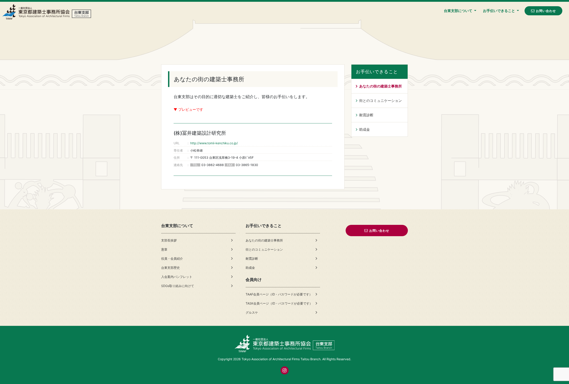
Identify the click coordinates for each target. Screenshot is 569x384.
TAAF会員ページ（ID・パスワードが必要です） (279, 294)
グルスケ (252, 312)
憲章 (164, 249)
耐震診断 (366, 115)
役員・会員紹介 (172, 258)
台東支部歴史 (170, 267)
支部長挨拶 (169, 240)
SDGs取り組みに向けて (177, 286)
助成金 (364, 129)
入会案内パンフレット (176, 277)
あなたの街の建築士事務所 (380, 86)
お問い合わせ (546, 11)
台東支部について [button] (458, 10)
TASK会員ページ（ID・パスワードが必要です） (279, 303)
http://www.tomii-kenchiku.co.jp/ (214, 143)
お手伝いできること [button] (499, 10)
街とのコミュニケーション (380, 100)
